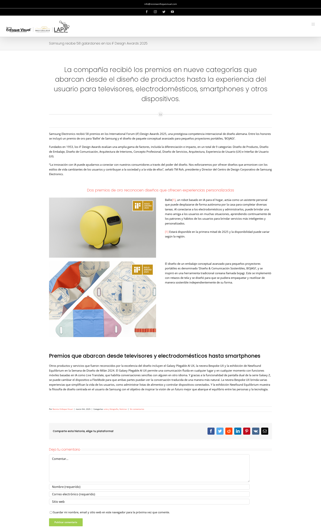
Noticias (123, 409)
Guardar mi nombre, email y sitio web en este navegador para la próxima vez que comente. (111, 512)
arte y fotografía (111, 409)
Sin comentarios (137, 409)
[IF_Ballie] (102, 199)
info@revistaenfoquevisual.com (160, 4)
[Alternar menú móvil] (313, 24)
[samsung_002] (102, 263)
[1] (174, 200)
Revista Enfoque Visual (63, 409)
